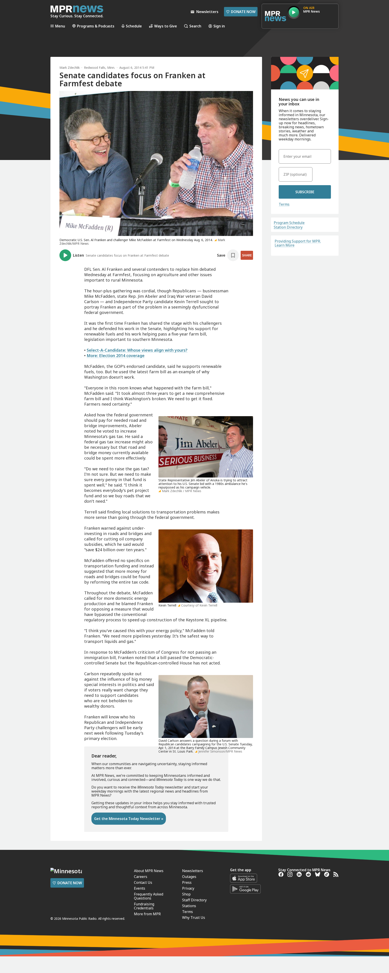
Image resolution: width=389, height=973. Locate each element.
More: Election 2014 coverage (116, 355)
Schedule (134, 26)
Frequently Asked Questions (148, 896)
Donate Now (241, 11)
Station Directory (288, 227)
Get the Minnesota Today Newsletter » (128, 818)
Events (139, 888)
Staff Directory (194, 899)
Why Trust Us (193, 917)
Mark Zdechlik (69, 67)
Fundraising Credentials (144, 906)
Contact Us (143, 882)
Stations (189, 905)
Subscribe (304, 191)
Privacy (188, 888)
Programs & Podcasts (95, 26)
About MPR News (148, 870)
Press (187, 882)
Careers (140, 876)
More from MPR (147, 913)
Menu (60, 26)
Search (195, 26)
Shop (186, 894)
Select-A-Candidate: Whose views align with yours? (137, 350)
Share (247, 255)
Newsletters (192, 870)
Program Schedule (289, 223)
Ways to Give (165, 26)
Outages (189, 876)
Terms (284, 204)
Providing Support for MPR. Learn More (298, 243)
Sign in (219, 26)
